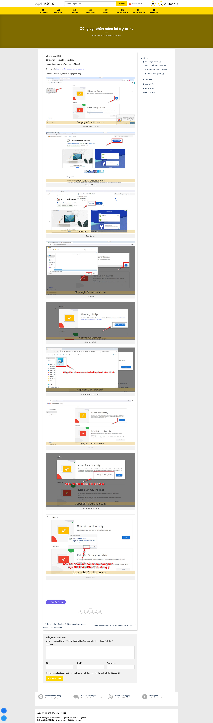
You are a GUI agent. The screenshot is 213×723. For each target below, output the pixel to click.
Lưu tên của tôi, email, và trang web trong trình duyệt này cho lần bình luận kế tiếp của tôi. (84, 673)
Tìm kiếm (122, 3)
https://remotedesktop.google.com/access (70, 69)
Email (79, 663)
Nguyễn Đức (116, 36)
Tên (48, 663)
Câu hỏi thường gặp (122, 695)
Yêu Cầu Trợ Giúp (56, 602)
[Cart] (153, 3)
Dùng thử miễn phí (88, 695)
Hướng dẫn (153, 695)
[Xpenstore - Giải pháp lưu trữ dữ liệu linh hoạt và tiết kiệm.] (48, 3)
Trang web (111, 663)
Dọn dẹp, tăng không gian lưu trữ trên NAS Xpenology (113, 625)
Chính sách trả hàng (53, 695)
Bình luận (50, 644)
